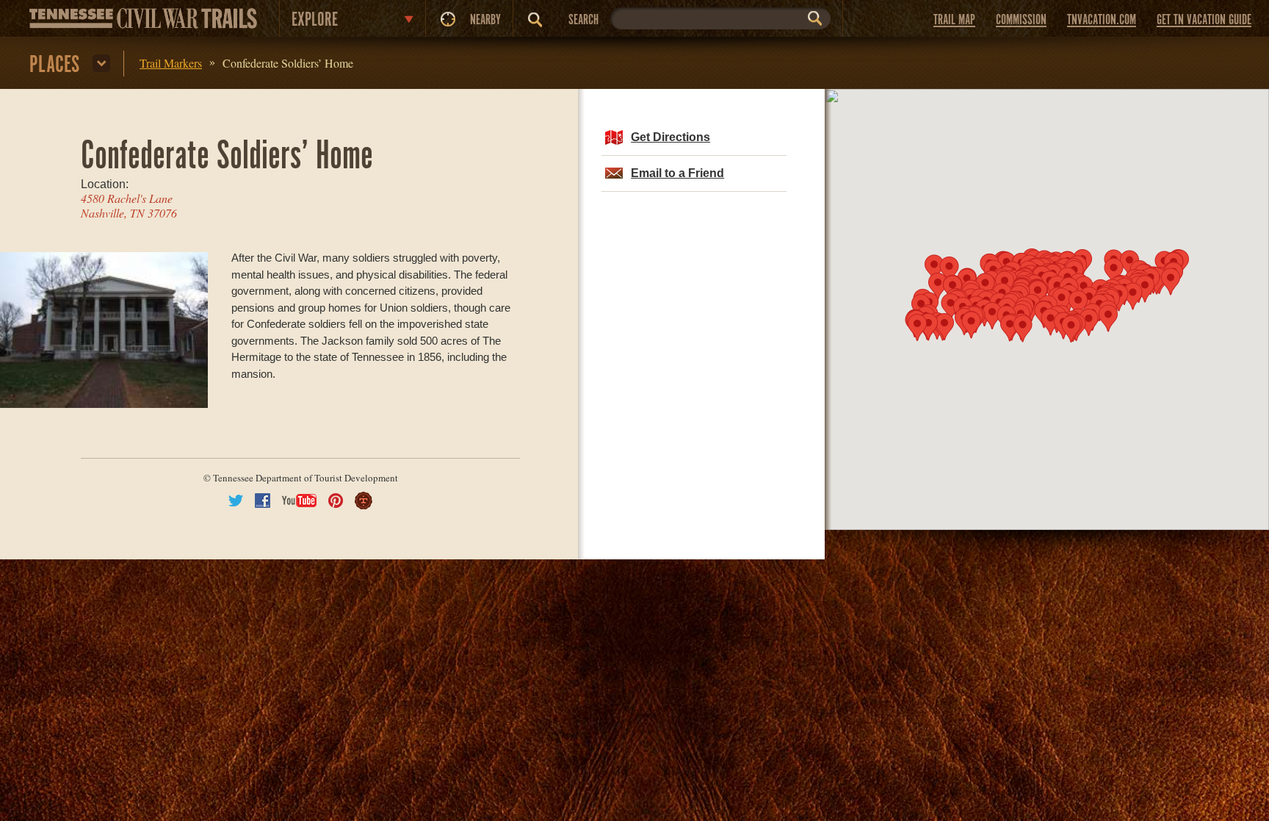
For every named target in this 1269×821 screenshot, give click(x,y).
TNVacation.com (1101, 20)
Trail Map (954, 20)
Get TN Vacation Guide (1204, 20)
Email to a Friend (677, 173)
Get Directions (670, 137)
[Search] (535, 19)
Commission (1021, 20)
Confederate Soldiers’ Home (288, 63)
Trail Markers (171, 63)
